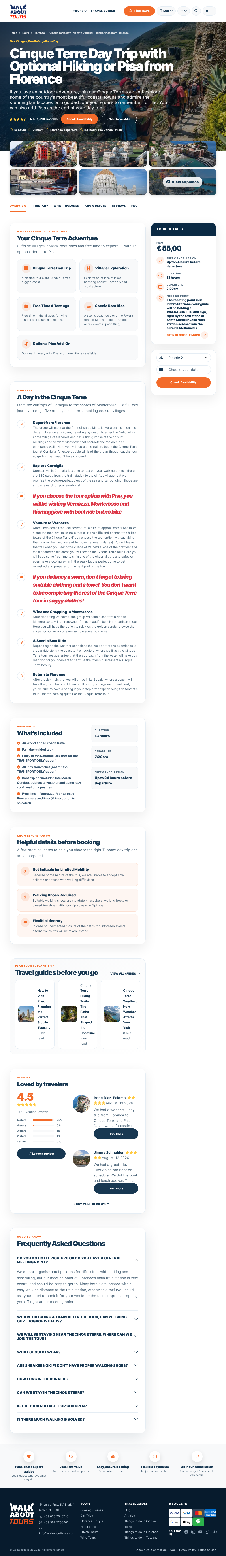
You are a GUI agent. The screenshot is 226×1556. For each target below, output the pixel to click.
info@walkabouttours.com (57, 1533)
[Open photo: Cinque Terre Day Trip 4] (43, 182)
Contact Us (159, 1550)
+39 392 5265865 (56, 1522)
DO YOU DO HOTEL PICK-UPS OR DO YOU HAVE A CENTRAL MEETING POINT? (69, 1260)
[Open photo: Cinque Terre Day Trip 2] (113, 154)
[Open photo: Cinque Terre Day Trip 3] (182, 154)
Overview (18, 205)
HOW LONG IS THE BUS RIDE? (43, 1379)
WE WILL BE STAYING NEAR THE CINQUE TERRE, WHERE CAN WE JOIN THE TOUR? (74, 1336)
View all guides (123, 973)
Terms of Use (207, 1550)
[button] (166, 11)
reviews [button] (99, 1204)
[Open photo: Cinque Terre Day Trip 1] (43, 154)
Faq (134, 205)
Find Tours (142, 11)
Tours (78, 11)
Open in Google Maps (183, 335)
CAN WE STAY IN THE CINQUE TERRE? (50, 1392)
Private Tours (89, 1532)
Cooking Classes (91, 1510)
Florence (39, 32)
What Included (66, 205)
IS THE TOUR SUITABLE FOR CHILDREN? (52, 1406)
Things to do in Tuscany (140, 1537)
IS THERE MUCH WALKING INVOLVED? (51, 1419)
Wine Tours (88, 1537)
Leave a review (43, 1153)
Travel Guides (103, 11)
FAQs (172, 1550)
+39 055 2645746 (56, 1516)
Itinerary (40, 205)
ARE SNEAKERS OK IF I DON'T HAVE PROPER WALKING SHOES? (72, 1365)
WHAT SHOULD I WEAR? (39, 1352)
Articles (129, 1515)
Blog (127, 1510)
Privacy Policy (186, 1550)
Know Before (96, 205)
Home (13, 32)
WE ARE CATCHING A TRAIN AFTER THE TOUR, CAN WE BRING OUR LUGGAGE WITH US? (72, 1319)
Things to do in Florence (141, 1532)
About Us (142, 1550)
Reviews (119, 205)
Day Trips (86, 1515)
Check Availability (79, 119)
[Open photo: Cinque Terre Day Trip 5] (113, 182)
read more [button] (116, 1133)
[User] (183, 11)
